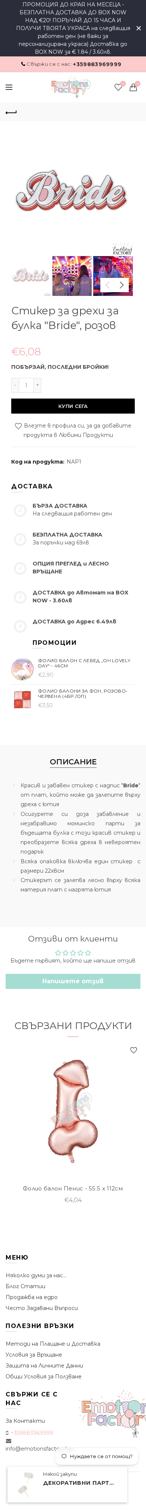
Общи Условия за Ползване (44, 1376)
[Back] (11, 111)
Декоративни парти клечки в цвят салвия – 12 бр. (80, 1483)
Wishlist (123, 84)
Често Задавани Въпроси (42, 1308)
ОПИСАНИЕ (73, 761)
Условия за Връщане (34, 1354)
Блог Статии (25, 1286)
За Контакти (25, 1421)
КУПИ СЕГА (73, 406)
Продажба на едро (32, 1297)
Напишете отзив (73, 981)
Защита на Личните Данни (44, 1365)
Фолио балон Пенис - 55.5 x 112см (73, 1188)
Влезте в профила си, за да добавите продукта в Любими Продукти (76, 430)
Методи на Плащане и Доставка (53, 1343)
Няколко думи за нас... (36, 1275)
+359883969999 (97, 64)
